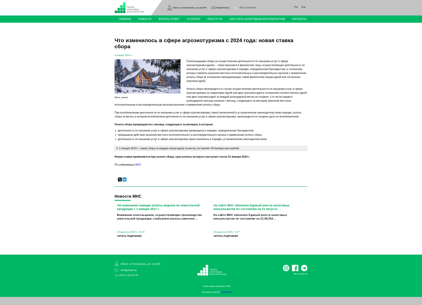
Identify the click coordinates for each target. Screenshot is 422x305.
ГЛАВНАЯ (125, 19)
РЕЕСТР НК (215, 19)
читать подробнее (129, 236)
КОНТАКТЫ (299, 19)
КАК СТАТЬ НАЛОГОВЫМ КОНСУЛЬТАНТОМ (257, 19)
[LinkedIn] (124, 179)
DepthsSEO (226, 292)
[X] (120, 179)
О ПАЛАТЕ (193, 19)
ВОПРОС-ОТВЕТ (169, 19)
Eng (303, 7)
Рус (296, 7)
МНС (138, 164)
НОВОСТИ (144, 19)
